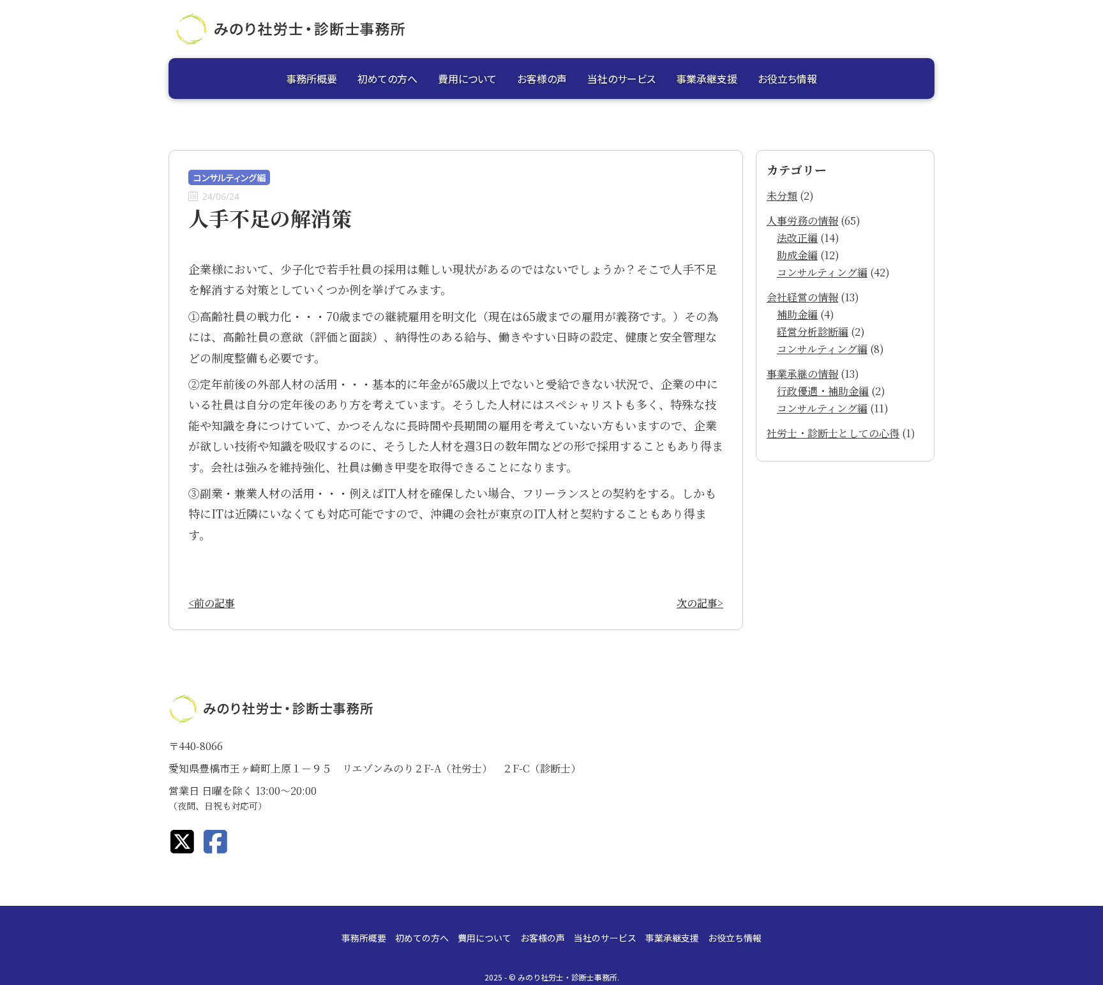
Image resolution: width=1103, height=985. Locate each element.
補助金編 (797, 314)
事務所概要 (311, 78)
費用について (467, 78)
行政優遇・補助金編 (823, 391)
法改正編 (797, 237)
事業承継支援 (706, 78)
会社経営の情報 (802, 297)
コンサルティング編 (822, 272)
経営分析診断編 (812, 331)
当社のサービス (621, 78)
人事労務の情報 (802, 220)
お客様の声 (542, 78)
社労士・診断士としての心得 (833, 433)
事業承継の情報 (802, 373)
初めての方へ (387, 78)
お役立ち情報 (787, 78)
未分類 (782, 195)
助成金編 (797, 255)
